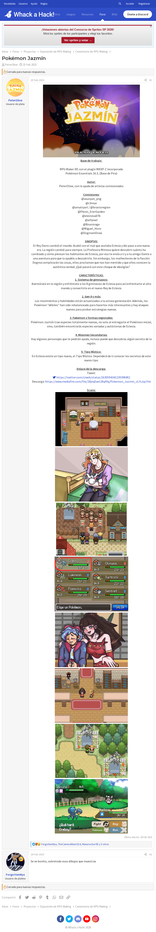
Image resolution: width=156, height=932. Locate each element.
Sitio (57, 14)
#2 (150, 854)
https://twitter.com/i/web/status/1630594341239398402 (93, 377)
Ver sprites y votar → (78, 40)
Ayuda (34, 3)
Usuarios (23, 3)
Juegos (71, 14)
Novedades (9, 3)
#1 (150, 80)
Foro (102, 14)
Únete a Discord (137, 14)
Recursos (87, 14)
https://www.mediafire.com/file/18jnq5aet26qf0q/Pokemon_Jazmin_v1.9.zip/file (98, 381)
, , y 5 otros (75, 844)
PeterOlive (11, 64)
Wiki (114, 14)
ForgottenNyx (15, 874)
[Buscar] (120, 4)
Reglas (44, 3)
